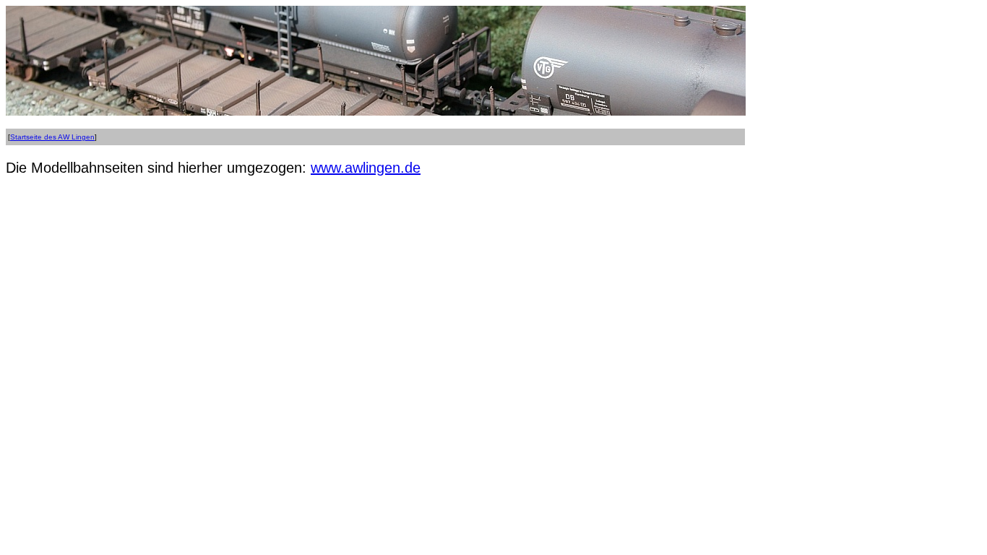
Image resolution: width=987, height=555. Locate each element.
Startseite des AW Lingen (52, 137)
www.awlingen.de (366, 168)
